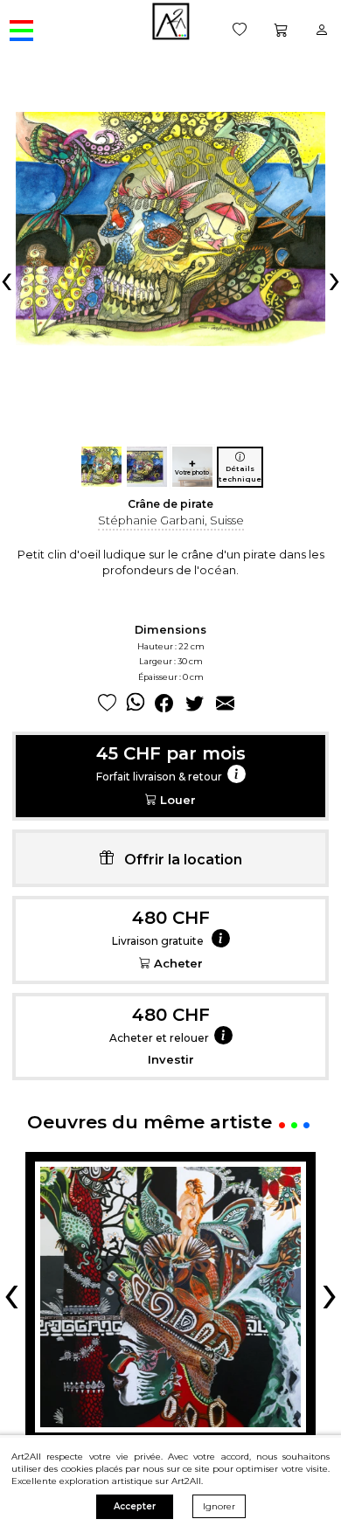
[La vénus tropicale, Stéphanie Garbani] (170, 1297)
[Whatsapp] (136, 703)
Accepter (135, 1506)
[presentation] (6, 278)
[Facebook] (164, 703)
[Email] (225, 703)
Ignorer (219, 1506)
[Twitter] (194, 703)
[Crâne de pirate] (101, 466)
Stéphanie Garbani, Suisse (171, 520)
